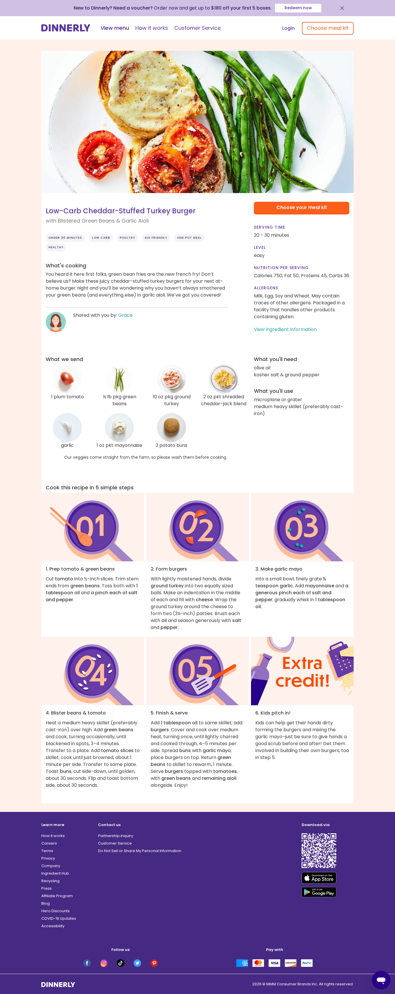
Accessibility (52, 926)
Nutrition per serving (281, 268)
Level (260, 247)
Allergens (266, 288)
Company (50, 866)
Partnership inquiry (115, 835)
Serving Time (269, 227)
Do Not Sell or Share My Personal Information (139, 851)
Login (288, 28)
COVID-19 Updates (58, 918)
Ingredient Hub (55, 873)
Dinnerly (66, 28)
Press (46, 888)
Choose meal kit (328, 28)
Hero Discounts (55, 911)
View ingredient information (285, 329)
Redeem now (298, 8)
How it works (151, 28)
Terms (47, 851)
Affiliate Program (57, 896)
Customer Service (197, 28)
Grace (125, 315)
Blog (45, 903)
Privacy (48, 858)
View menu (115, 28)
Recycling (50, 881)
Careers (49, 843)
